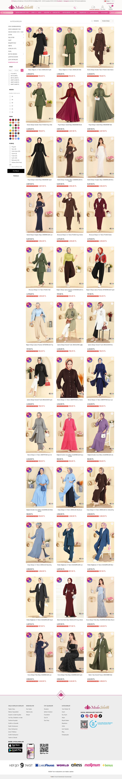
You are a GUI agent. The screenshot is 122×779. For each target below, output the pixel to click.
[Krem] (18, 136)
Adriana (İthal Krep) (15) (15, 163)
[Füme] (16, 128)
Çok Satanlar (65, 729)
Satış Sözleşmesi (13, 729)
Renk (11, 116)
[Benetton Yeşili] (10, 125)
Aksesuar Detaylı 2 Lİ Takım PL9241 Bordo (100, 234)
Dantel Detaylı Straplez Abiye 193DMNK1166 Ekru (100, 179)
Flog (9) (14, 146)
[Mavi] (18, 138)
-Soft (52, 776)
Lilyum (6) (14, 153)
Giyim (63, 712)
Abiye (63, 717)
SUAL (10, 51)
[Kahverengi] (18, 133)
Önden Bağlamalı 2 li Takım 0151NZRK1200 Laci (70, 565)
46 (12, 112)
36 (12, 96)
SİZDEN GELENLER (116, 12)
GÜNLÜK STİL (56, 12)
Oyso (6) (14, 149)
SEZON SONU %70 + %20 (22, 12)
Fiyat (11, 66)
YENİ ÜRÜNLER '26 (8, 12)
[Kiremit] (10, 136)
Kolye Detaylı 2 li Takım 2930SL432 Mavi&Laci (70, 510)
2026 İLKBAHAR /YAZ (14, 29)
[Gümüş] (18, 130)
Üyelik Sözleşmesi (13, 726)
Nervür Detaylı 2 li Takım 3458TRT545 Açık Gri (39, 455)
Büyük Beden (65, 720)
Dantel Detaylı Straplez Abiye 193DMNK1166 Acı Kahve (70, 180)
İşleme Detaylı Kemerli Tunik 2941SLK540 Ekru (100, 344)
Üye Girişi (46, 720)
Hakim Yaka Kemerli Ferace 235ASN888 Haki (100, 675)
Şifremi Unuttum (48, 712)
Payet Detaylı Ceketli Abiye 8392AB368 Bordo (70, 124)
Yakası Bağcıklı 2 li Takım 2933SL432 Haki (70, 69)
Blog (63, 732)
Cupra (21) (14, 155)
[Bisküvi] (13, 125)
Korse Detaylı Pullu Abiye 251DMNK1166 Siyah (70, 675)
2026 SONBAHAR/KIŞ (14, 26)
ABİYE (39, 12)
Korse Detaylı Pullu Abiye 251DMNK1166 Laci (39, 675)
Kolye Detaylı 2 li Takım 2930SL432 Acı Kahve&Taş (100, 510)
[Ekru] (10, 128)
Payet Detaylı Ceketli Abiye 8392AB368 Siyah (40, 179)
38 (12, 99)
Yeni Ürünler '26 (66, 709)
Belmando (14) (15, 160)
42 (12, 106)
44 (12, 109)
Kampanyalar (65, 734)
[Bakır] (13, 122)
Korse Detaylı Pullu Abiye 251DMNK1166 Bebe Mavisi (100, 620)
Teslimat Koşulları (13, 720)
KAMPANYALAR (13, 62)
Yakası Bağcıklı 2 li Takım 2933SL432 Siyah (39, 69)
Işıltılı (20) (14, 158)
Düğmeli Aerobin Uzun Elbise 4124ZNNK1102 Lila (100, 455)
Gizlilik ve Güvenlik (13, 723)
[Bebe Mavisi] (16, 122)
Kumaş (11, 143)
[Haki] (10, 133)
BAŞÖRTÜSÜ (83, 12)
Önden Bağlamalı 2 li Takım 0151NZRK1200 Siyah (40, 620)
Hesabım (46, 709)
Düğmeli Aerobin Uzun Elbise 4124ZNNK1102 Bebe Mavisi (39, 510)
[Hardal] (13, 133)
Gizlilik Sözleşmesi (13, 734)
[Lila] (16, 138)
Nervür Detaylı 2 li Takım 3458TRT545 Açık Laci (100, 400)
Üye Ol (46, 717)
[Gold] (10, 130)
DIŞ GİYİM (46, 12)
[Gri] (13, 130)
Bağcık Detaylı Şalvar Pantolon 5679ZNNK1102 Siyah (100, 289)
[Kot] (16, 136)
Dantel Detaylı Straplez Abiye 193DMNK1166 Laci (39, 234)
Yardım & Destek (12, 737)
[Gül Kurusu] (16, 130)
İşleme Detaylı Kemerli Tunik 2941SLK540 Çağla (70, 344)
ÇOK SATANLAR (13, 59)
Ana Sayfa (29, 709)
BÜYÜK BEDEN (66, 12)
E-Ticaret (56, 776)
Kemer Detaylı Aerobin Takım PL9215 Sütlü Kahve (100, 69)
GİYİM (33, 12)
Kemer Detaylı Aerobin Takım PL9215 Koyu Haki (39, 124)
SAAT (75, 12)
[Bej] (18, 122)
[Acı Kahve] (13, 120)
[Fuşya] (18, 128)
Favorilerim (47, 714)
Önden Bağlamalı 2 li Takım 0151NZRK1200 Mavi (100, 565)
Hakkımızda (29, 712)
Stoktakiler (96, 21)
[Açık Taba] (16, 120)
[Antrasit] (18, 120)
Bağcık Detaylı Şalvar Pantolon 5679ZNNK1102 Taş (39, 344)
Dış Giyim (64, 714)
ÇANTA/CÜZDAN (94, 12)
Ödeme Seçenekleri (13, 712)
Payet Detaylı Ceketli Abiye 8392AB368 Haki (100, 124)
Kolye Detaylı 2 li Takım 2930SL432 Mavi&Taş (40, 565)
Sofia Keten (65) (16, 151)
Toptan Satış (11, 709)
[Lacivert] (10, 138)
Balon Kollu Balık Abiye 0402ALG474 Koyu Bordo (70, 620)
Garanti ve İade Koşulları (14, 714)
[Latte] (13, 138)
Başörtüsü (64, 723)
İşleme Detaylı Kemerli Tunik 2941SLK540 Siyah (39, 400)
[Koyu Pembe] (10, 120)
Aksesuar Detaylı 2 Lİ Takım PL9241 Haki (39, 289)
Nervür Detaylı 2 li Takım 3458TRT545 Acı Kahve (70, 400)
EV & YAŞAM (104, 12)
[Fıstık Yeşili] (13, 128)
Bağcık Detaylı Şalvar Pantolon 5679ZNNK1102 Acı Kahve (70, 290)
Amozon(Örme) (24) (17, 167)
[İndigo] (16, 133)
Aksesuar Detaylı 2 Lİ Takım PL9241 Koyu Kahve (70, 234)
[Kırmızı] (13, 136)
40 (12, 102)
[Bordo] (16, 125)
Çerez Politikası (12, 732)
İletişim (28, 714)
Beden (11, 89)
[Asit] (10, 122)
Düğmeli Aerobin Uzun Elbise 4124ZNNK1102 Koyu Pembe (70, 455)
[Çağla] (18, 125)
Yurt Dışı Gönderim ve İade (15, 717)
